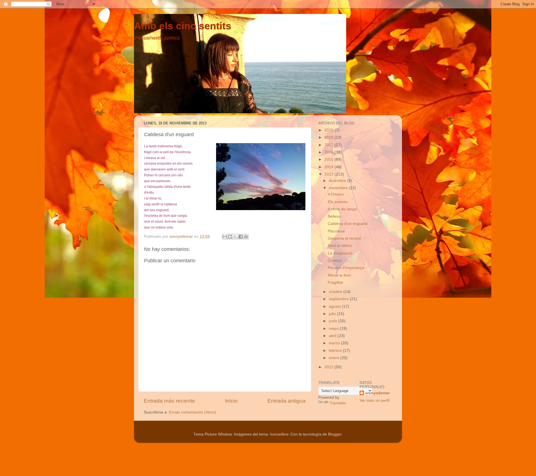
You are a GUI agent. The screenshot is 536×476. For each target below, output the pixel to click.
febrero (336, 350)
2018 (329, 137)
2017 (329, 145)
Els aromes (338, 202)
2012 (329, 367)
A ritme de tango (342, 209)
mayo (334, 328)
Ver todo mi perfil (374, 400)
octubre (336, 292)
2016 (329, 152)
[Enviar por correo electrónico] (225, 236)
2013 (329, 174)
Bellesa (334, 216)
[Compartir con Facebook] (240, 236)
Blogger (334, 434)
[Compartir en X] (235, 236)
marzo (335, 343)
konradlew (279, 434)
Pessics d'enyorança (346, 268)
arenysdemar (377, 393)
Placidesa (336, 231)
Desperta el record (344, 238)
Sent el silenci (340, 246)
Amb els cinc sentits (182, 26)
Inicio (231, 401)
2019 (329, 130)
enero (334, 358)
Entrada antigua (286, 401)
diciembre (338, 181)
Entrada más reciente (169, 401)
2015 (329, 159)
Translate (337, 403)
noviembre (339, 188)
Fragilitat (335, 282)
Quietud (335, 260)
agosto (335, 306)
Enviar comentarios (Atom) (192, 412)
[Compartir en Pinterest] (246, 236)
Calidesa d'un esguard (347, 224)
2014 (329, 167)
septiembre (339, 299)
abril (333, 336)
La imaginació (340, 253)
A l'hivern (336, 194)
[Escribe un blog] (230, 236)
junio (333, 321)
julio (333, 314)
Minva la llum (339, 275)
